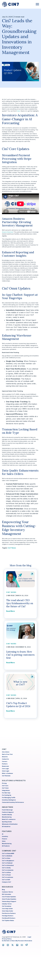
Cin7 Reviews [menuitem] (6, 775)
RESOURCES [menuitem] (7, 887)
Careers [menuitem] (4, 761)
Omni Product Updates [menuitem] (9, 899)
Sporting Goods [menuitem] (7, 821)
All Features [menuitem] (6, 846)
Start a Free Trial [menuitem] (7, 754)
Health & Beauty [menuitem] (7, 814)
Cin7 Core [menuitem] (5, 785)
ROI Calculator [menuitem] (6, 894)
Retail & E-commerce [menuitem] (8, 819)
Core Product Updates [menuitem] (9, 896)
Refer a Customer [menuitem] (7, 773)
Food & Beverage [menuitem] (7, 810)
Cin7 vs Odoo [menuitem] (6, 858)
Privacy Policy (6, 939)
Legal (29, 937)
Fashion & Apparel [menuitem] (8, 812)
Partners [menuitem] (4, 764)
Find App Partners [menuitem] (7, 915)
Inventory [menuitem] (5, 836)
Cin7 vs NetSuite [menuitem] (7, 856)
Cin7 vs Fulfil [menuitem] (6, 879)
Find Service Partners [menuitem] (9, 913)
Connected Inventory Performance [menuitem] (13, 802)
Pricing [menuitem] (4, 783)
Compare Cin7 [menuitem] (6, 882)
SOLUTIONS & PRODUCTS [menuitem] (14, 781)
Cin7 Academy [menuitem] (6, 906)
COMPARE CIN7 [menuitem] (9, 851)
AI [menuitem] (2, 834)
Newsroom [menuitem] (5, 766)
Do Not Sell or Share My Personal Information (17, 940)
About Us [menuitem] (5, 756)
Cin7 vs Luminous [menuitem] (7, 877)
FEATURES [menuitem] (7, 831)
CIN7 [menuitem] (4, 749)
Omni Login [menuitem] (5, 771)
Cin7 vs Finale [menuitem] (6, 875)
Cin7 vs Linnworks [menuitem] (7, 870)
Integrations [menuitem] (6, 790)
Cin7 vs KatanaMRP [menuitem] (8, 853)
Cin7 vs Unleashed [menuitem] (8, 865)
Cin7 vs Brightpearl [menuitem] (8, 860)
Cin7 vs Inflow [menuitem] (6, 872)
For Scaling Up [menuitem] (6, 795)
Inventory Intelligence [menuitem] (9, 800)
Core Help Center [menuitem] (7, 908)
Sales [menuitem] (3, 841)
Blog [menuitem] (3, 889)
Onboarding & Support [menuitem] (9, 901)
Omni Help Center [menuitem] (7, 911)
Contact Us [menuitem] (5, 759)
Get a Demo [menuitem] (5, 752)
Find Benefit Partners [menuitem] (8, 918)
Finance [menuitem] (4, 839)
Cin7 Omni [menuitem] (5, 788)
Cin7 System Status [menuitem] (8, 920)
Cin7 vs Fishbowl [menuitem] (7, 863)
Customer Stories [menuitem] (7, 892)
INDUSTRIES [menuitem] (7, 807)
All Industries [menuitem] (6, 826)
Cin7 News (12, 548)
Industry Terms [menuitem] (7, 904)
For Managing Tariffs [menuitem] (8, 797)
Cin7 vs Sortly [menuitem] (6, 867)
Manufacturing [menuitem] (6, 817)
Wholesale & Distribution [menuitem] (10, 824)
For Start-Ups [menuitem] (6, 793)
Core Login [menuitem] (5, 768)
